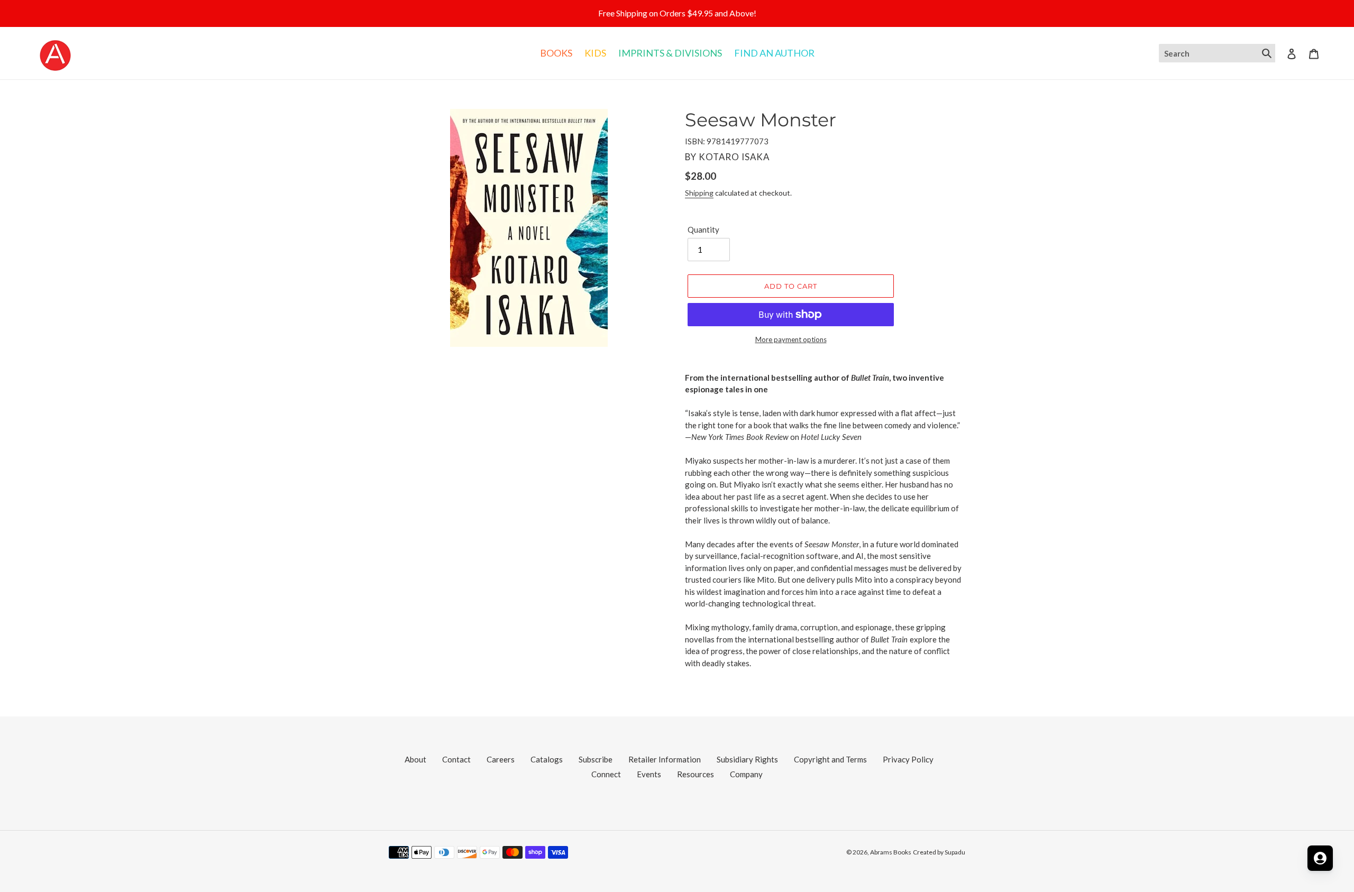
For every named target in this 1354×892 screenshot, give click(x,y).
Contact (456, 759)
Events (649, 774)
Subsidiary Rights (747, 759)
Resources (695, 774)
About (415, 759)
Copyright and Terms (830, 759)
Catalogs (546, 759)
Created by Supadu (939, 852)
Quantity (703, 229)
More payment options (791, 339)
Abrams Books (890, 852)
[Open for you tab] (1320, 858)
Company (746, 774)
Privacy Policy (908, 759)
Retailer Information (664, 759)
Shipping (699, 192)
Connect (606, 774)
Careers (501, 759)
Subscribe (595, 759)
